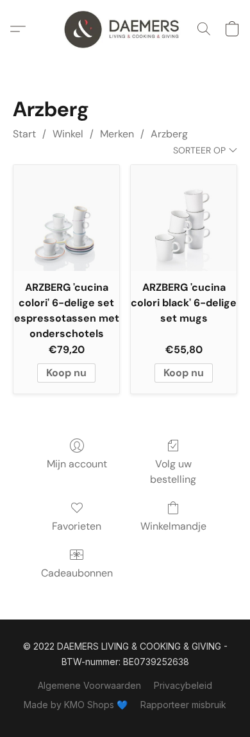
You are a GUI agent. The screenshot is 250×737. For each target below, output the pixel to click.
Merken (117, 134)
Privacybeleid (183, 685)
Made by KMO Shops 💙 (76, 704)
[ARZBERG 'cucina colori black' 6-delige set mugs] (184, 218)
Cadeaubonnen (77, 573)
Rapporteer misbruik (183, 704)
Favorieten (76, 526)
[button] (125, 29)
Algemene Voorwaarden (89, 685)
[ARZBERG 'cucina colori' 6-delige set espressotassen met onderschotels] (66, 218)
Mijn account (77, 464)
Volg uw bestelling (173, 471)
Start (24, 134)
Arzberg (169, 134)
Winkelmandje (173, 526)
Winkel (68, 134)
